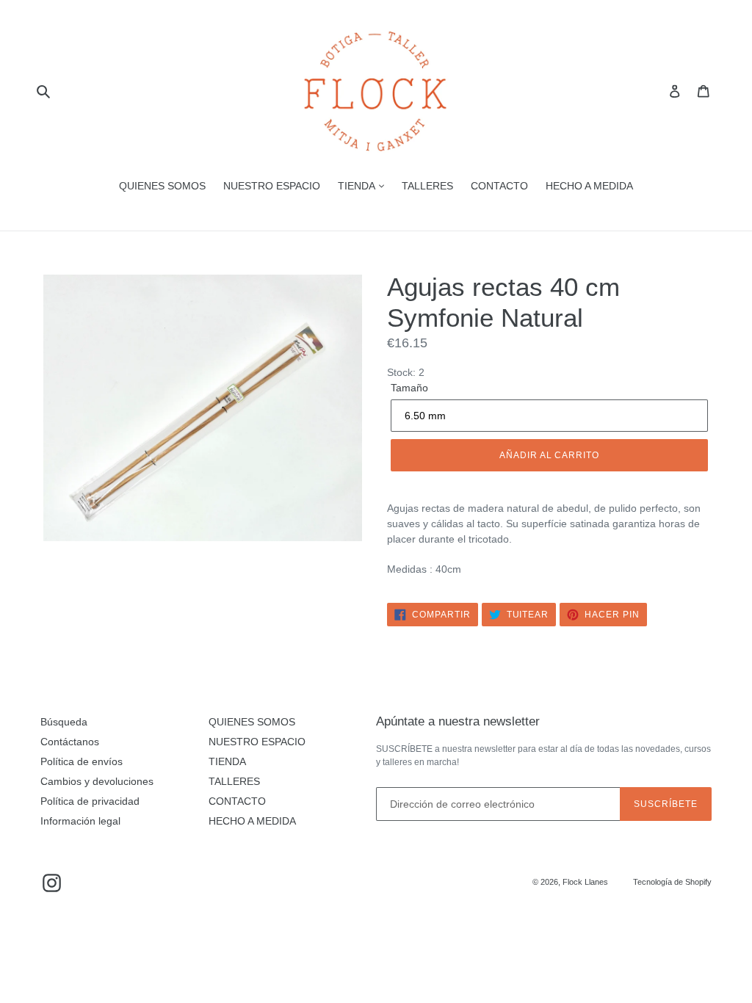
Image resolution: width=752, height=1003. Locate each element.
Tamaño (409, 388)
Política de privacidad (90, 801)
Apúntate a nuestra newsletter (458, 721)
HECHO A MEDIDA (589, 186)
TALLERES (427, 186)
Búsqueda (63, 722)
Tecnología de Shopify (672, 881)
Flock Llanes (585, 881)
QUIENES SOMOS (162, 186)
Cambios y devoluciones (96, 781)
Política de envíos (81, 761)
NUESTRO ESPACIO (271, 186)
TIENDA (357, 186)
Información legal (80, 821)
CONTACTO (499, 186)
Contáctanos (69, 741)
